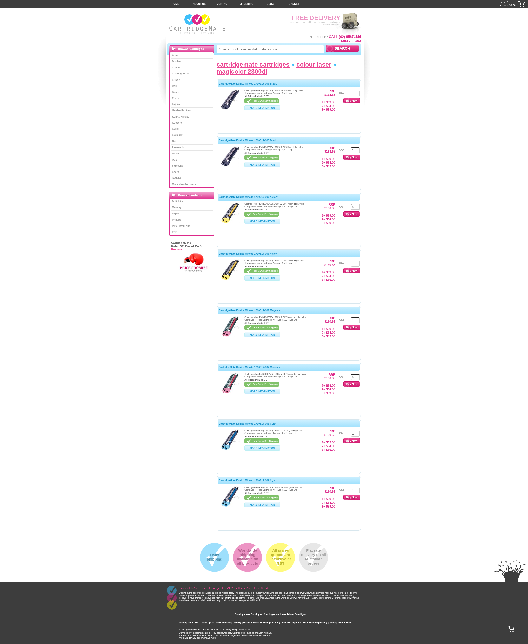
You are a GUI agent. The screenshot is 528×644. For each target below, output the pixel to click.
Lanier (175, 129)
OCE (174, 159)
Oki (174, 141)
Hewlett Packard (181, 110)
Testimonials (344, 622)
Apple (175, 55)
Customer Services (220, 622)
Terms (332, 622)
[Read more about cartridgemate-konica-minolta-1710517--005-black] (230, 109)
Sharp (175, 171)
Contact (223, 3)
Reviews (177, 249)
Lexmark (177, 135)
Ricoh (175, 153)
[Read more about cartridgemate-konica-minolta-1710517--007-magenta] (230, 335)
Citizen (176, 79)
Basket (294, 3)
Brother (176, 61)
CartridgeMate (197, 24)
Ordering (246, 3)
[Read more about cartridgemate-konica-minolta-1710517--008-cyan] (230, 449)
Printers (177, 219)
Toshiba (176, 178)
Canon (176, 67)
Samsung (177, 165)
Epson (175, 98)
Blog (270, 3)
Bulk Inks (177, 201)
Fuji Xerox (178, 104)
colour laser (313, 64)
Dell (174, 86)
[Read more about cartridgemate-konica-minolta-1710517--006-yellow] (230, 222)
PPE (174, 232)
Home (175, 3)
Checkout (521, 10)
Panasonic (178, 147)
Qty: (341, 93)
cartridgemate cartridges (253, 64)
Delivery (237, 622)
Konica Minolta (180, 116)
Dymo (175, 92)
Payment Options (291, 622)
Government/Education (256, 622)
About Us (199, 3)
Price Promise (310, 622)
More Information (262, 108)
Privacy (323, 622)
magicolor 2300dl (242, 71)
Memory (177, 207)
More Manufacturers (184, 184)
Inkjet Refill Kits (181, 225)
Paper (175, 213)
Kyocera (177, 122)
